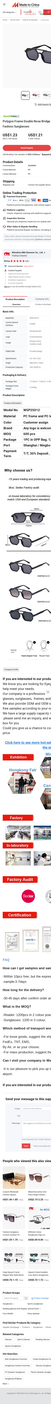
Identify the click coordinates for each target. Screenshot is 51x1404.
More (5, 1383)
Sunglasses (45, 20)
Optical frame (33, 1308)
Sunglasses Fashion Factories (17, 1365)
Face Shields (8, 1313)
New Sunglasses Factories (16, 1359)
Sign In (7, 286)
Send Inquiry (27, 148)
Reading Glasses (43, 1339)
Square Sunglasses (13, 1346)
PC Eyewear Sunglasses (15, 1372)
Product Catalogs (41, 1298)
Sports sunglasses (35, 1303)
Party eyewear (33, 1313)
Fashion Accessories (30, 20)
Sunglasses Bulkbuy (13, 1378)
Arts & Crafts (14, 20)
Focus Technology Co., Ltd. (34, 1393)
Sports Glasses (23, 1339)
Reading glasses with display (15, 1308)
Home (5, 20)
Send (26, 1146)
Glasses (8, 1339)
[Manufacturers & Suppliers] (25, 4)
